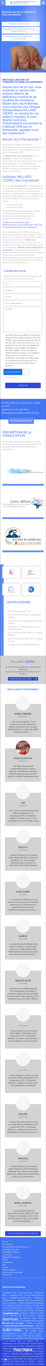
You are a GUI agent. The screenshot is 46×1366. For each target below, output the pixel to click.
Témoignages (7, 1262)
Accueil (5, 1242)
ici (12, 366)
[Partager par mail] (5, 1359)
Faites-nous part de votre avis (23, 1233)
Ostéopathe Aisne (9, 1293)
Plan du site (6, 1275)
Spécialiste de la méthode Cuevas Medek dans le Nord (23, 1338)
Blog (4, 1265)
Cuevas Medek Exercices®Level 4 (15, 1247)
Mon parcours (7, 1244)
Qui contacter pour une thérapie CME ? (23, 1341)
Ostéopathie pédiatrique (11, 1257)
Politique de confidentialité (12, 1272)
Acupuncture (7, 1255)
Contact (5, 1267)
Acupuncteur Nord (25, 1293)
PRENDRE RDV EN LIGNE (19, 24)
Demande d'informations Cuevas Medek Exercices (19, 30)
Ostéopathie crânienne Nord (20, 1298)
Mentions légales (9, 1270)
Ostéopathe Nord (15, 1295)
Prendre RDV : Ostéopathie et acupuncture (19, 38)
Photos (5, 1260)
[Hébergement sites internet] (23, 1354)
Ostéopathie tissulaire (10, 1249)
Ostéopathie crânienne (11, 1252)
